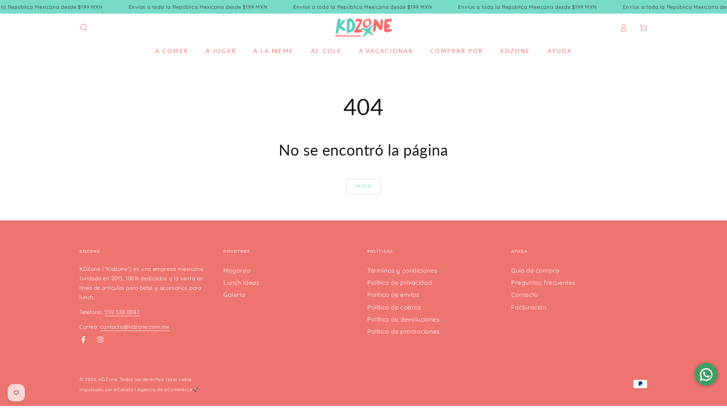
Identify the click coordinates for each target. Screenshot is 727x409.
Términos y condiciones (402, 270)
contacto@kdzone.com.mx (135, 326)
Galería (234, 294)
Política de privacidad (399, 282)
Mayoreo (236, 270)
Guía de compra (535, 270)
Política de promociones (403, 331)
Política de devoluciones (403, 319)
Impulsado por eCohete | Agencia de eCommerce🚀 (139, 389)
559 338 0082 (122, 312)
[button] (84, 27)
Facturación (529, 307)
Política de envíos (393, 294)
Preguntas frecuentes (543, 282)
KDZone (107, 379)
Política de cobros (394, 307)
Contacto (524, 294)
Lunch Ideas (241, 282)
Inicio (363, 186)
